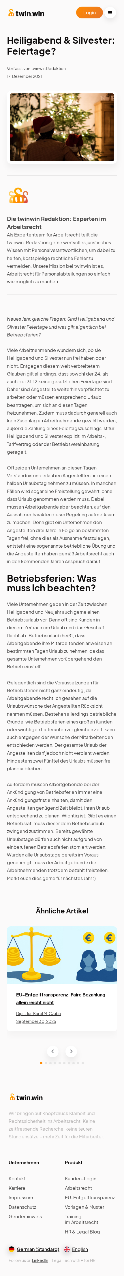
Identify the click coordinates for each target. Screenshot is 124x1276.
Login (89, 12)
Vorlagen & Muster (84, 1207)
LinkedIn (40, 1260)
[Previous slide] (53, 1051)
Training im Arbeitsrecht (81, 1219)
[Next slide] (71, 1051)
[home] (26, 12)
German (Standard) (38, 1249)
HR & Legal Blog (82, 1232)
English (80, 1249)
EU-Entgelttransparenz (90, 1197)
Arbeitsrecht (78, 1188)
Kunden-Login (80, 1178)
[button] (110, 12)
